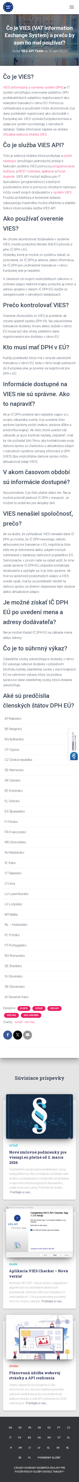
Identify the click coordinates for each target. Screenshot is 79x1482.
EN (10, 1427)
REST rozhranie (29, 171)
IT (10, 1437)
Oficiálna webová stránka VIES (25, 134)
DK (39, 1427)
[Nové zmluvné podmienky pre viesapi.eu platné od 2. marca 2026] (39, 1116)
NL (67, 1447)
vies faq (11, 1015)
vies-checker (31, 1015)
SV (19, 1437)
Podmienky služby (49, 1457)
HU (39, 1437)
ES (49, 1427)
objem (13, 1264)
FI (11, 1447)
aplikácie (48, 171)
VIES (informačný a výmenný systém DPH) (33, 87)
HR (20, 1447)
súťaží (39, 1008)
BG (29, 1437)
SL (48, 1447)
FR (29, 1427)
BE (20, 1457)
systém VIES (62, 192)
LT (30, 1447)
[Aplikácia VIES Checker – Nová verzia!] (39, 1231)
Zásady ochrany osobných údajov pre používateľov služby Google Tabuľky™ (39, 1469)
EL (68, 1437)
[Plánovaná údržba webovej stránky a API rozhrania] (39, 1337)
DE (20, 1427)
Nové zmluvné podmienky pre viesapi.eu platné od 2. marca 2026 (37, 1157)
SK (58, 1447)
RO (49, 1437)
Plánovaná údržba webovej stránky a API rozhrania (34, 1375)
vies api (54, 1008)
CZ (68, 1427)
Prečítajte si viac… (21, 1192)
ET (59, 1437)
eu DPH (24, 1008)
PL (29, 1457)
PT (58, 1427)
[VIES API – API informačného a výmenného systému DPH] (9, 7)
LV (39, 1447)
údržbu (13, 1366)
